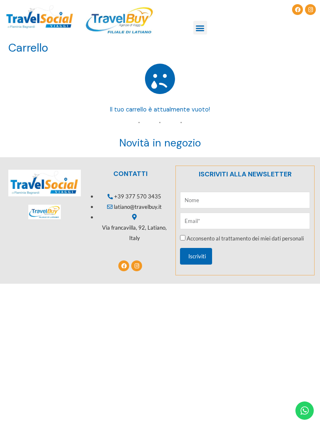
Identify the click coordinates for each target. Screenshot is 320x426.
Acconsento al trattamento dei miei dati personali (245, 238)
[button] (200, 28)
